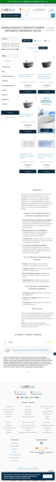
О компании (4, 5)
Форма (4, 90)
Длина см (5, 94)
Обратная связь (36, 392)
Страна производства (8, 85)
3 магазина (51, 11)
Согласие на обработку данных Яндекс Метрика (28, 469)
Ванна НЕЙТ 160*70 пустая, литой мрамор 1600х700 (26, 156)
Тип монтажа (6, 67)
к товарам (46, 130)
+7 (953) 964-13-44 (40, 9)
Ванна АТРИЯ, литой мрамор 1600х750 (26, 115)
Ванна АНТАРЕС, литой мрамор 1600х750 (26, 75)
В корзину (28, 92)
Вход (47, 5)
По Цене (4, 39)
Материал (5, 81)
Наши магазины (11, 5)
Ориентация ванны (7, 76)
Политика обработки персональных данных (28, 468)
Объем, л (5, 104)
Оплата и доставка (29, 5)
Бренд (4, 56)
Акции (22, 5)
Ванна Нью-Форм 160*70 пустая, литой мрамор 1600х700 (46, 156)
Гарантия (37, 5)
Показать (10, 112)
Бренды (18, 5)
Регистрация (52, 5)
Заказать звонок (21, 392)
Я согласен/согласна (47, 476)
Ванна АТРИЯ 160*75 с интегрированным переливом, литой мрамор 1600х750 (45, 76)
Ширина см (5, 99)
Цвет (3, 71)
